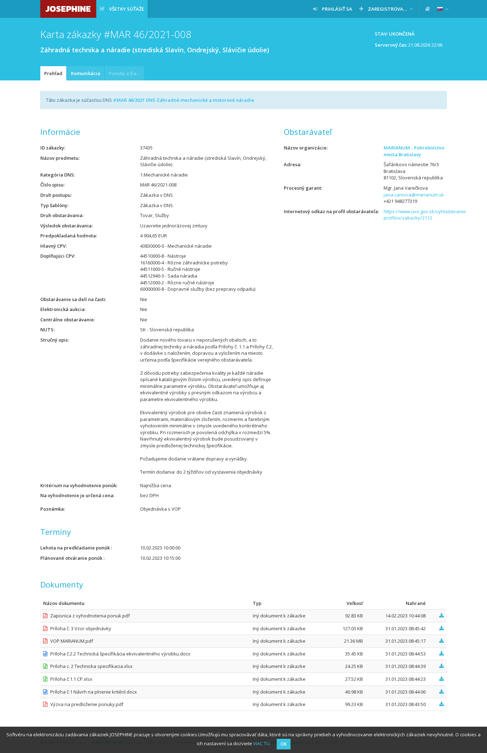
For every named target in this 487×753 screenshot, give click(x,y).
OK (284, 744)
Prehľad (53, 73)
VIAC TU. (262, 743)
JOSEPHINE (68, 8)
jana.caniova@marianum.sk (414, 194)
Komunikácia (85, 73)
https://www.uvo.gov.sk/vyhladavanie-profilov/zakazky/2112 (425, 214)
